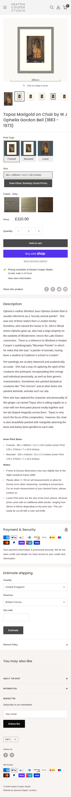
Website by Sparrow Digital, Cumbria (19, 790)
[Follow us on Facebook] (5, 755)
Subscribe (14, 723)
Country (7, 580)
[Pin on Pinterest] (53, 289)
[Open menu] (5, 7)
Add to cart (35, 243)
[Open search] (52, 7)
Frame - (10, 194)
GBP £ (8, 739)
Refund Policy (10, 644)
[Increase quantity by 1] (38, 231)
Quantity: (8, 231)
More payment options (35, 261)
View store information (19, 278)
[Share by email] (65, 289)
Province (8, 595)
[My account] (58, 7)
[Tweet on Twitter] (59, 289)
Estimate (13, 630)
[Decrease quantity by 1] (18, 231)
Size (5, 168)
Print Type (8, 137)
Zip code (8, 610)
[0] (65, 7)
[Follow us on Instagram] (12, 755)
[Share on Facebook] (46, 289)
